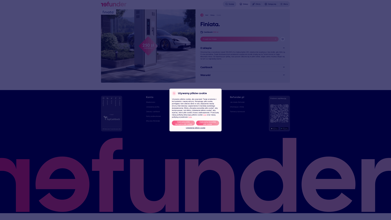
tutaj (204, 115)
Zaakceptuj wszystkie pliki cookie (207, 123)
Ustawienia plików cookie (195, 128)
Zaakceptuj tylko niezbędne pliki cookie (183, 123)
